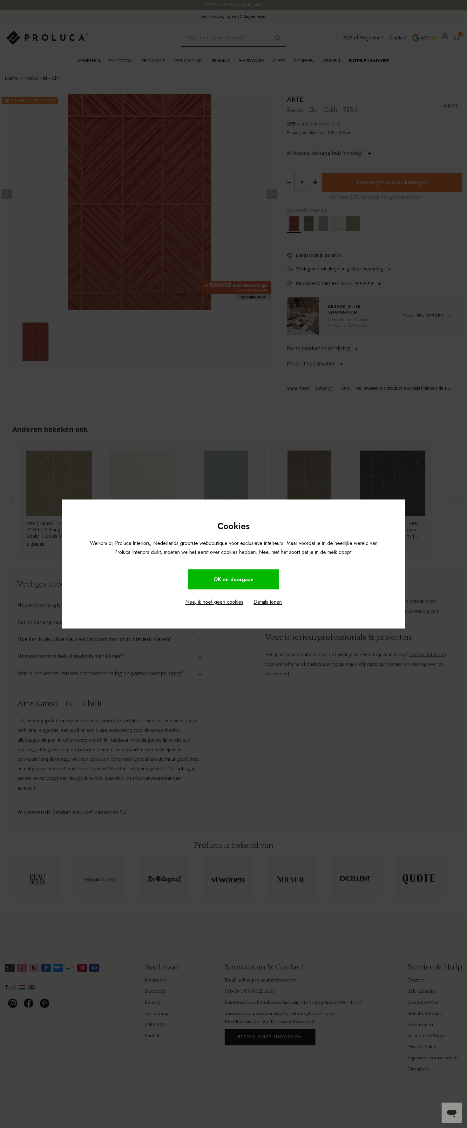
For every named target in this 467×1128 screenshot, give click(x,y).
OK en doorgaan (233, 579)
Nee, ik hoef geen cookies (214, 602)
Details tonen (268, 602)
